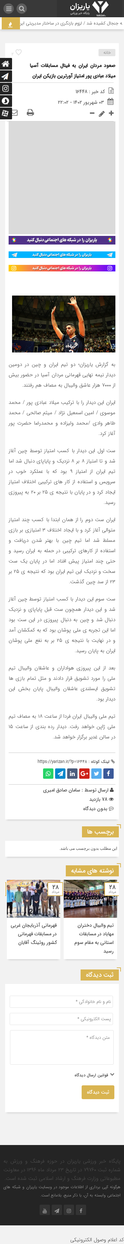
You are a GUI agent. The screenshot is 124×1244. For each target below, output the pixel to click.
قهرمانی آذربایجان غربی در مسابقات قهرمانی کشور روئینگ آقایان (34, 934)
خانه (107, 52)
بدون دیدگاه (95, 809)
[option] (90, 919)
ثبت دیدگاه (98, 1092)
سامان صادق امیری (61, 790)
